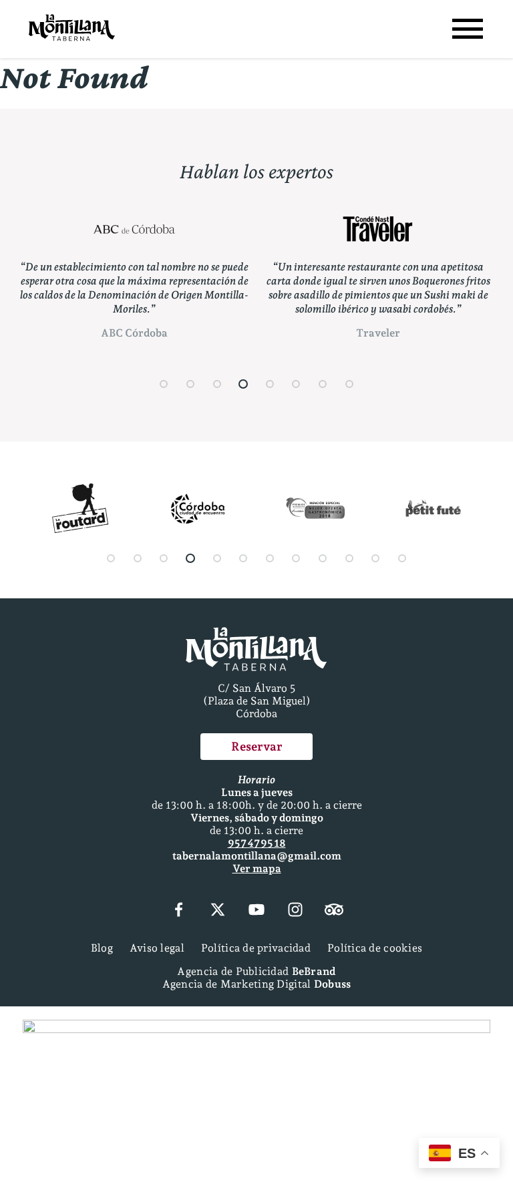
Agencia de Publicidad (256, 971)
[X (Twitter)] (217, 911)
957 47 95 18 (257, 843)
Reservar (257, 746)
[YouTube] (256, 911)
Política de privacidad (256, 948)
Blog (102, 948)
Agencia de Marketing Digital (256, 984)
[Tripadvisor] (334, 911)
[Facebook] (178, 911)
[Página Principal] (71, 29)
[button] (164, 384)
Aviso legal (157, 948)
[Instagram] (295, 911)
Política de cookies (374, 948)
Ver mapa (256, 868)
